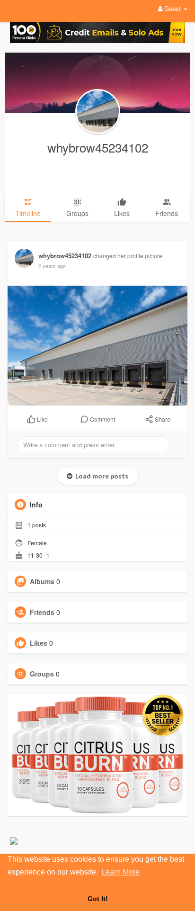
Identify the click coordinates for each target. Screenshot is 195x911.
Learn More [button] (120, 872)
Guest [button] (172, 8)
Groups (42, 673)
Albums (42, 581)
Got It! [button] (98, 898)
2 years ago (52, 266)
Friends (42, 612)
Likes (38, 643)
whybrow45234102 (97, 147)
